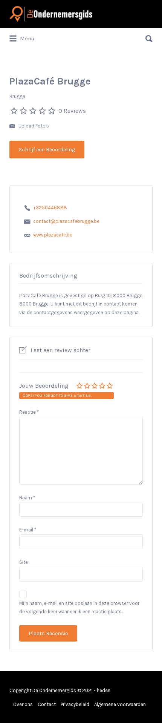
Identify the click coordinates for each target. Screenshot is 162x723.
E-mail (27, 530)
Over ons (23, 704)
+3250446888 (50, 207)
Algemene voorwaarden (120, 704)
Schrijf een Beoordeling (47, 149)
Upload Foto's (33, 126)
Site (23, 562)
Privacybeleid (75, 704)
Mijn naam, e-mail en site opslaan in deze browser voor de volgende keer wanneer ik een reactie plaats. (79, 607)
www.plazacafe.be (52, 235)
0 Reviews (72, 110)
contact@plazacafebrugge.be (66, 221)
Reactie (29, 412)
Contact (47, 704)
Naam (27, 497)
